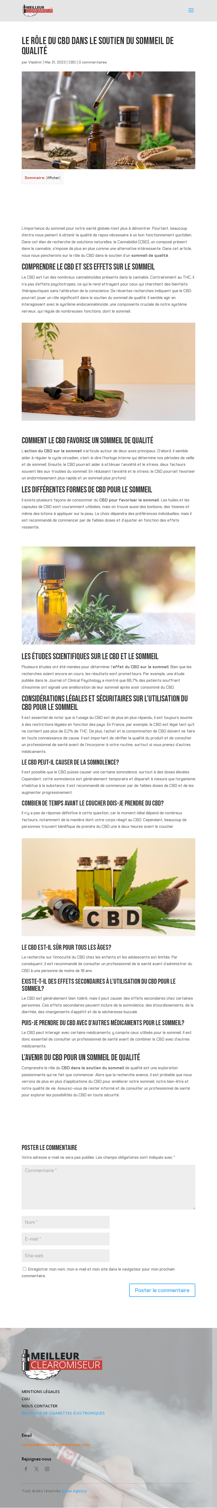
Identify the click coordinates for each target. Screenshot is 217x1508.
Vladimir (35, 62)
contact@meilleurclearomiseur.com (56, 1444)
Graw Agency (74, 1490)
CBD (72, 62)
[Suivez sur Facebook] (26, 1469)
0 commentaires (93, 62)
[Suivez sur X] (36, 1469)
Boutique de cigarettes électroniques (63, 1413)
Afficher (53, 178)
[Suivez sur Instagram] (47, 1469)
